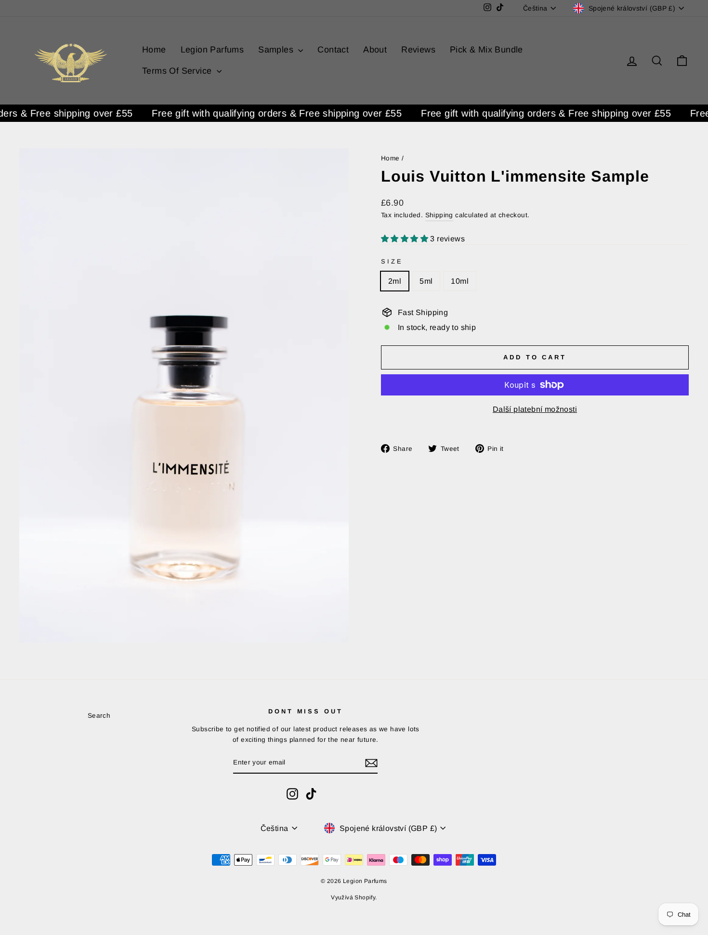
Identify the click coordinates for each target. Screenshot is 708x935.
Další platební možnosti (535, 409)
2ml (394, 281)
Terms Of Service (178, 71)
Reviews (418, 49)
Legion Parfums (212, 49)
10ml (460, 281)
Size (392, 261)
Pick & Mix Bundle (486, 49)
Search (99, 715)
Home (154, 49)
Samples (277, 49)
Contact (333, 49)
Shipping (439, 215)
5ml (426, 281)
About (375, 49)
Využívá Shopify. (354, 897)
